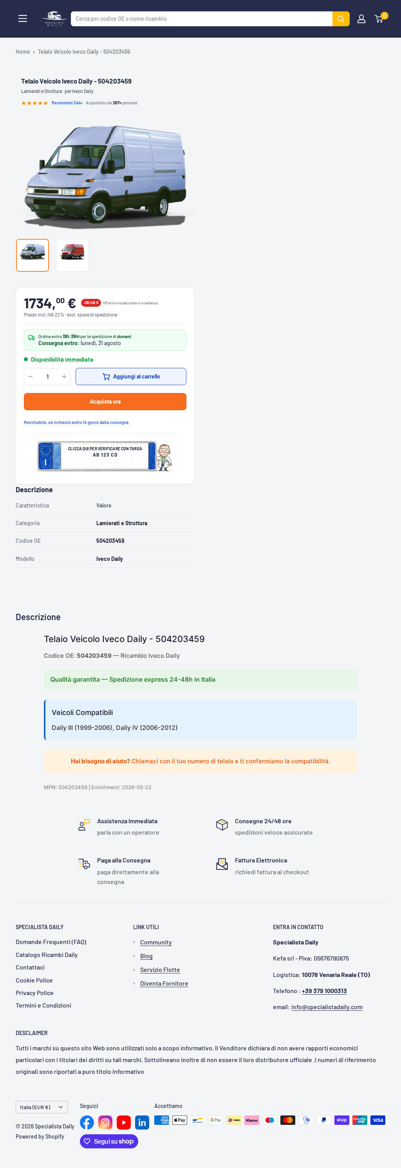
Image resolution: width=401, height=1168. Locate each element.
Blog (146, 955)
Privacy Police (35, 992)
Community (156, 942)
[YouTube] (124, 1122)
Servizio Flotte (160, 969)
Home (23, 51)
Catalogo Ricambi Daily (47, 954)
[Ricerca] (341, 18)
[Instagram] (105, 1122)
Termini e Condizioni (43, 1005)
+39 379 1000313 (324, 990)
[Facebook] (87, 1122)
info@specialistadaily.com (327, 1006)
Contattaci (30, 967)
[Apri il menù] (23, 18)
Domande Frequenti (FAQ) (51, 941)
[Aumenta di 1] (64, 376)
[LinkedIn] (142, 1122)
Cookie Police (34, 980)
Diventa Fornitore (164, 983)
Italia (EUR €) (35, 1107)
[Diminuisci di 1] (30, 376)
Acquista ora (105, 401)
